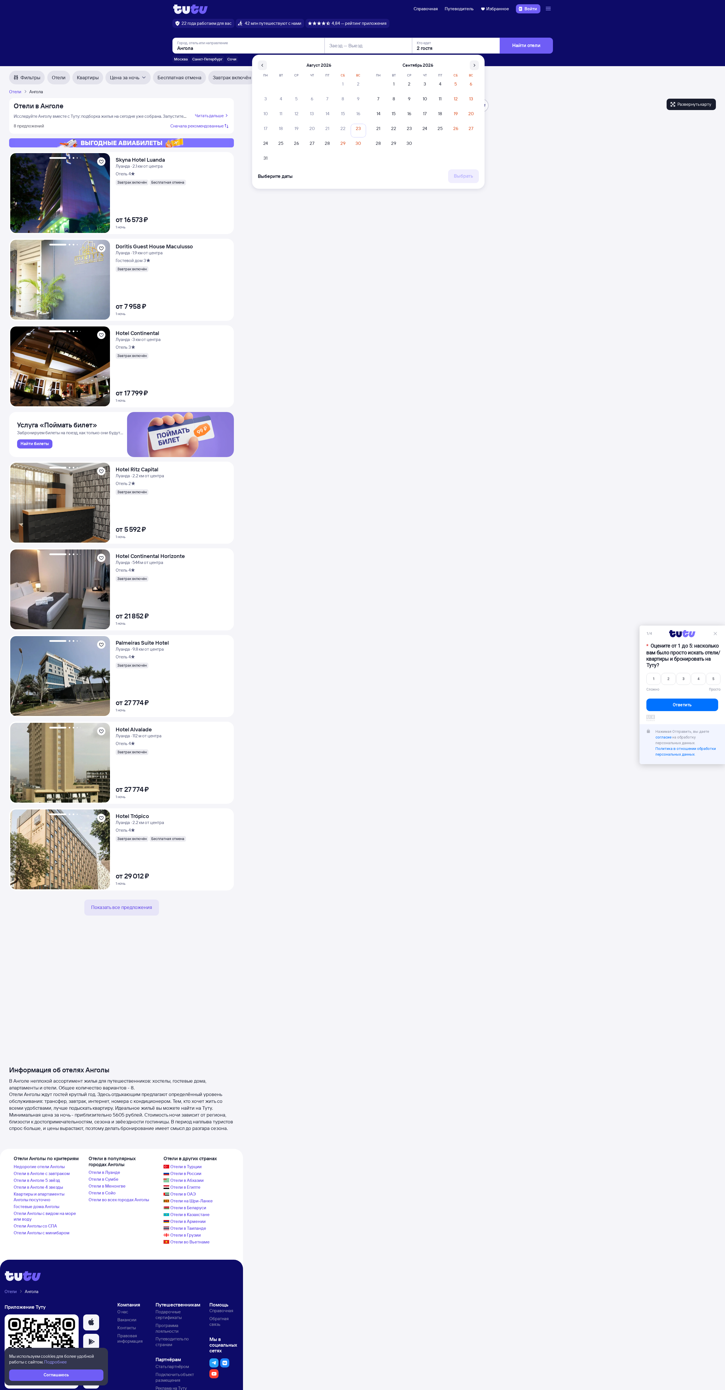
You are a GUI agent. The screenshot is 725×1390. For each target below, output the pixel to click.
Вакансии (126, 1319)
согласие (663, 737)
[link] (34, 444)
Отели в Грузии (185, 1235)
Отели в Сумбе (104, 1179)
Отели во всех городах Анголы (119, 1199)
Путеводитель (459, 8)
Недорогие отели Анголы (39, 1166)
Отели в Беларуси (188, 1207)
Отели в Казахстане (190, 1214)
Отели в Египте (185, 1187)
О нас (122, 1311)
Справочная (426, 8)
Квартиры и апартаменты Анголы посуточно (39, 1196)
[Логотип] (190, 8)
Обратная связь (219, 1321)
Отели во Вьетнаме (190, 1242)
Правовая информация (130, 1338)
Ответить (682, 705)
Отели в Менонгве (107, 1186)
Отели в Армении (188, 1221)
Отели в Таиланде (188, 1228)
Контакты (126, 1327)
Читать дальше (209, 115)
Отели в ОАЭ (183, 1194)
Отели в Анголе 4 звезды (38, 1187)
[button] (91, 1322)
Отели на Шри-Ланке (191, 1201)
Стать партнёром (172, 1366)
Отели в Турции (186, 1166)
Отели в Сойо (102, 1193)
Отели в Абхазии (187, 1180)
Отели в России (185, 1173)
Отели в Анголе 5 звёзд (37, 1180)
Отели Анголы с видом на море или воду (45, 1216)
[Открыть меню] (549, 8)
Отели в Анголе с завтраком (42, 1173)
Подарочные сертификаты (169, 1314)
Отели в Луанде (104, 1172)
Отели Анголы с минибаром (42, 1232)
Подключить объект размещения (175, 1377)
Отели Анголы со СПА (35, 1226)
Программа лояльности (167, 1328)
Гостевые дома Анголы (36, 1206)
